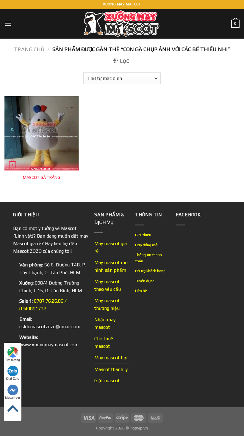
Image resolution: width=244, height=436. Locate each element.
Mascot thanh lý (111, 369)
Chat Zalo (12, 378)
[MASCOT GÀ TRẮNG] (41, 133)
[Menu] (8, 23)
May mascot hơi (110, 358)
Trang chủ (29, 49)
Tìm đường (12, 359)
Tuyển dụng (144, 281)
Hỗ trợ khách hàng (150, 270)
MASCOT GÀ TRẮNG (41, 177)
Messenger (12, 397)
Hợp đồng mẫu (147, 245)
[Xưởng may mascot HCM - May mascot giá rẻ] (122, 23)
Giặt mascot (107, 380)
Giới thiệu (143, 235)
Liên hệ (141, 290)
